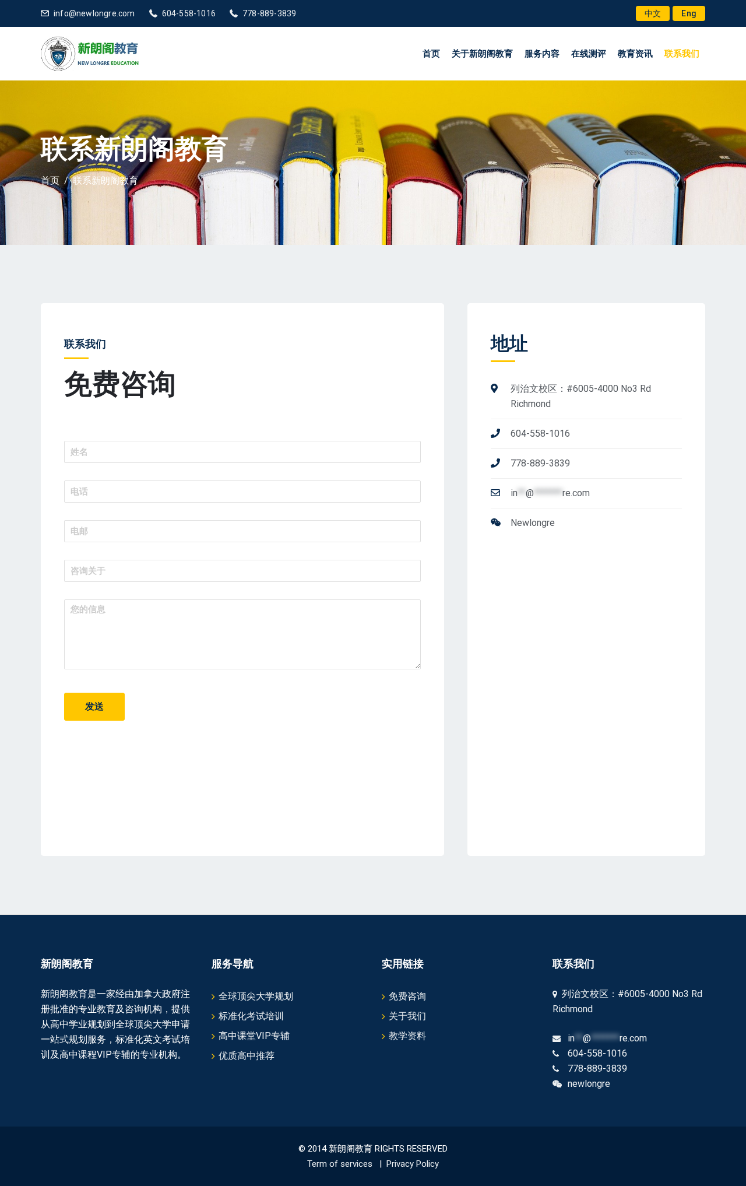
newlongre (589, 1083)
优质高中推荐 (247, 1055)
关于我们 (407, 1016)
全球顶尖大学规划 (256, 996)
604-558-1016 (189, 13)
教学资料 (407, 1035)
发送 (94, 706)
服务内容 (542, 53)
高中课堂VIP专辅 (254, 1035)
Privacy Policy (412, 1164)
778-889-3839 (269, 13)
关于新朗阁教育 (482, 53)
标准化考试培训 (251, 1016)
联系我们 (681, 53)
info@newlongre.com (94, 13)
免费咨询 (407, 996)
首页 (431, 53)
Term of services (339, 1164)
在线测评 (588, 53)
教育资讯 (635, 53)
